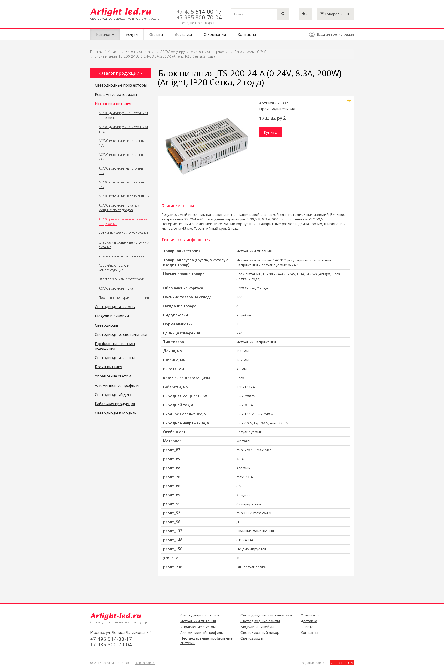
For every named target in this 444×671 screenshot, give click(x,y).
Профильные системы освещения (115, 346)
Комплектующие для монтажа (121, 256)
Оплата (156, 34)
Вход (321, 34)
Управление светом (113, 376)
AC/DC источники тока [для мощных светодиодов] (119, 207)
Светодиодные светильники (121, 334)
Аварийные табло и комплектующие (114, 267)
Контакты (247, 34)
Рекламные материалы (116, 94)
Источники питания (140, 51)
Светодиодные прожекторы (121, 85)
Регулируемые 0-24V (250, 51)
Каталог (114, 51)
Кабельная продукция (115, 404)
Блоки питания (108, 367)
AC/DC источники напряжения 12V (122, 143)
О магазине (311, 615)
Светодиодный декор (115, 395)
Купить (270, 132)
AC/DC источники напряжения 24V (122, 156)
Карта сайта (145, 663)
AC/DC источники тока (116, 288)
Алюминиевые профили (117, 385)
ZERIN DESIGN (342, 663)
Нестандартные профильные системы (206, 640)
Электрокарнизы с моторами (121, 279)
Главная (96, 51)
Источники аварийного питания (123, 233)
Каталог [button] (104, 34)
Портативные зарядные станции (124, 297)
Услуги (132, 34)
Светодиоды (106, 325)
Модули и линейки (112, 316)
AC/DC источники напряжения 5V (124, 196)
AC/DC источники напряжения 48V (122, 184)
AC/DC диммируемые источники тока (123, 129)
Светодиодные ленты (115, 358)
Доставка (183, 34)
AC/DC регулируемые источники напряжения (194, 51)
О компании (215, 34)
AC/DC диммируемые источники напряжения (123, 115)
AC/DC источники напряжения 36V (122, 170)
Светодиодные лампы (115, 307)
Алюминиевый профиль (201, 632)
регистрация (343, 34)
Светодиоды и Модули (115, 413)
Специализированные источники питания (124, 244)
